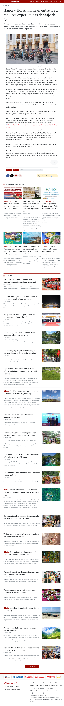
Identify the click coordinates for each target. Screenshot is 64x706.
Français (42, 1)
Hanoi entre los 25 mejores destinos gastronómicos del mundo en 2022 (50, 205)
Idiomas (32, 685)
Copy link (20, 175)
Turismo (6, 6)
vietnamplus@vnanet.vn (40, 695)
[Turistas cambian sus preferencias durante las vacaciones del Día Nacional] (51, 539)
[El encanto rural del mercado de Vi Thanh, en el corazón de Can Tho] (51, 557)
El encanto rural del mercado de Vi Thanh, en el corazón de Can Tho (20, 553)
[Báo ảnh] (43, 677)
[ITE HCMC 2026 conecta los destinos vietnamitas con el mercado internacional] (51, 284)
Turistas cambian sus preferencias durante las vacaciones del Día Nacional (21, 535)
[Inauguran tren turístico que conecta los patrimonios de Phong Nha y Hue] (51, 319)
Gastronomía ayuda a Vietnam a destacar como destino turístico (22, 473)
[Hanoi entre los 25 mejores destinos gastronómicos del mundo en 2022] (51, 193)
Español (47, 1)
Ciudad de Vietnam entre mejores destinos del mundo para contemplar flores (13, 250)
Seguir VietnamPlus (43, 176)
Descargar (32, 666)
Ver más (9, 276)
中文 (51, 1)
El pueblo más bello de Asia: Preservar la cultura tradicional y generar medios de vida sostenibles (21, 371)
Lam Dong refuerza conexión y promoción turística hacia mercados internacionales (20, 434)
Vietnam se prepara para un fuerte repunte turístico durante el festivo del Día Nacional (20, 351)
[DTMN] (31, 677)
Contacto (60, 685)
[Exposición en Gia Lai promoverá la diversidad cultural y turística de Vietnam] (51, 459)
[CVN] (21, 677)
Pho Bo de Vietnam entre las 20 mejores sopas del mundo (49, 250)
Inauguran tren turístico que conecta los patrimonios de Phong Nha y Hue (19, 315)
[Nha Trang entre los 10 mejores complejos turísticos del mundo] (32, 238)
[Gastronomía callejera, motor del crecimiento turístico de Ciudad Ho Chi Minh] (51, 521)
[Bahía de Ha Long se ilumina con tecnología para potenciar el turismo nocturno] (51, 301)
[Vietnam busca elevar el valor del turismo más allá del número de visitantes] (51, 577)
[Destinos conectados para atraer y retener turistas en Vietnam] (51, 633)
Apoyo (60, 682)
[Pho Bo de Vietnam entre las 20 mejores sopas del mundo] (51, 238)
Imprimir (16, 175)
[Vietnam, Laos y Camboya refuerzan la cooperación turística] (51, 419)
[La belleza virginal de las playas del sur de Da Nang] (51, 613)
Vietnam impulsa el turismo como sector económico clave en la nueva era (19, 333)
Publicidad (54, 685)
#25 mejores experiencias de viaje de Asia (31, 170)
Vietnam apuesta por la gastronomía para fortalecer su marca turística (19, 591)
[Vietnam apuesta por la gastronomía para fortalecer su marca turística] (51, 595)
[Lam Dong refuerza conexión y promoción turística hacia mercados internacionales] (51, 437)
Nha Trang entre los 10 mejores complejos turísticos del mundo (31, 248)
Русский (55, 1)
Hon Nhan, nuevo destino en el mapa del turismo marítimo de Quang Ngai (21, 392)
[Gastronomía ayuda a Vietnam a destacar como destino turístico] (51, 477)
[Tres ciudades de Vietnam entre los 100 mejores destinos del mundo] (13, 193)
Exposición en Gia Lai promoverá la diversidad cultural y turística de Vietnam (22, 455)
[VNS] (10, 677)
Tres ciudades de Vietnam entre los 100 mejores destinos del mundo (11, 205)
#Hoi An (16, 170)
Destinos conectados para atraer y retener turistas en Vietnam (20, 629)
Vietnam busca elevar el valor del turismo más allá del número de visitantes (21, 573)
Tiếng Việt (32, 1)
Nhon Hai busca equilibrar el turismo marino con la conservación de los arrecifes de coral (21, 492)
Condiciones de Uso (48, 682)
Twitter (12, 175)
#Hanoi (9, 170)
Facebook (8, 175)
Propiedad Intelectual (36, 682)
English (37, 1)
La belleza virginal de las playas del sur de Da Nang (21, 609)
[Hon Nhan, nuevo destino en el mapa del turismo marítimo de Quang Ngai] (51, 396)
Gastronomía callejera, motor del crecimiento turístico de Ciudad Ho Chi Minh (21, 517)
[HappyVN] (54, 677)
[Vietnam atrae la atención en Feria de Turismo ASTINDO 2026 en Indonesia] (51, 652)
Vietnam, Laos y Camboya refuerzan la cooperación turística (18, 416)
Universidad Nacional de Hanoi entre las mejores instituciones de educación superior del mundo (32, 206)
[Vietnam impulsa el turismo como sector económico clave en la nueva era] (51, 337)
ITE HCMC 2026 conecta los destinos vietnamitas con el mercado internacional (20, 280)
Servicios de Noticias (45, 685)
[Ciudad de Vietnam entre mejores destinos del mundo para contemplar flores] (13, 238)
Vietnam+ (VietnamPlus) (16, 1)
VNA (37, 685)
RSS (56, 682)
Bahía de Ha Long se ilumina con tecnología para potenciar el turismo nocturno (20, 297)
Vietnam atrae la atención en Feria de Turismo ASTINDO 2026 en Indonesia (21, 649)
